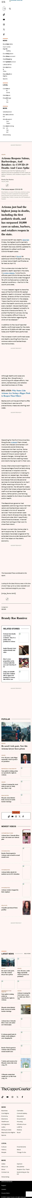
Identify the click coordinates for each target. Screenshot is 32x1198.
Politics (8, 67)
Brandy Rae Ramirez (7, 179)
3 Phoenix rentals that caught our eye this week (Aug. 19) (8, 1076)
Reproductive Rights (8, 768)
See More (27, 953)
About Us (4, 1166)
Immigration (5, 851)
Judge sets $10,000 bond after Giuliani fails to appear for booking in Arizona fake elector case (9, 675)
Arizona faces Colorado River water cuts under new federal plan (10, 837)
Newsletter (20, 1166)
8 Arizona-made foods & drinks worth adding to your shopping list (8, 1036)
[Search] (9, 8)
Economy (6, 53)
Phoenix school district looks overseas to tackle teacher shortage (8, 800)
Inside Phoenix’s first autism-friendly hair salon (9, 650)
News (5, 41)
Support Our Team (23, 1169)
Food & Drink (21, 1147)
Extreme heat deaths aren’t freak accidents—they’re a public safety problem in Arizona (9, 637)
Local (5, 85)
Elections (6, 56)
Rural (8, 74)
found (19, 256)
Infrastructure (7, 833)
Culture (5, 88)
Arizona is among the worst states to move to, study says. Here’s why (9, 786)
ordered (14, 442)
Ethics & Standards (6, 1181)
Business (6, 44)
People (5, 98)
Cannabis (20, 1110)
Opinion (9, 112)
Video (5, 112)
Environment (21, 1119)
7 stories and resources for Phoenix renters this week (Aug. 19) (9, 1063)
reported (25, 240)
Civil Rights (5, 1113)
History (5, 95)
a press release (8, 273)
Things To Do (21, 1152)
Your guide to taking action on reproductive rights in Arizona (9, 773)
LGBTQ (8, 64)
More (5, 108)
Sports (5, 79)
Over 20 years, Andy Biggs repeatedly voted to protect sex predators (9, 759)
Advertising (7, 135)
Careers (3, 1189)
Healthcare (5, 1121)
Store (5, 119)
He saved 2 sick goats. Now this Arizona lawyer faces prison (14, 747)
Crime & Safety (22, 1113)
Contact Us (5, 1172)
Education (5, 795)
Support (3, 1185)
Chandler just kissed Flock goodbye (9, 909)
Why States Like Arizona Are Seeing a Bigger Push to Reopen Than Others (15, 393)
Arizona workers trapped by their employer (9, 891)
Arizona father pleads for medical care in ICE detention (10, 873)
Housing (9, 59)
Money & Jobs (6, 1130)
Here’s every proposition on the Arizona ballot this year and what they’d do (9, 663)
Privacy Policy (5, 1193)
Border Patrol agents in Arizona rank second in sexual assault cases (10, 855)
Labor (5, 64)
